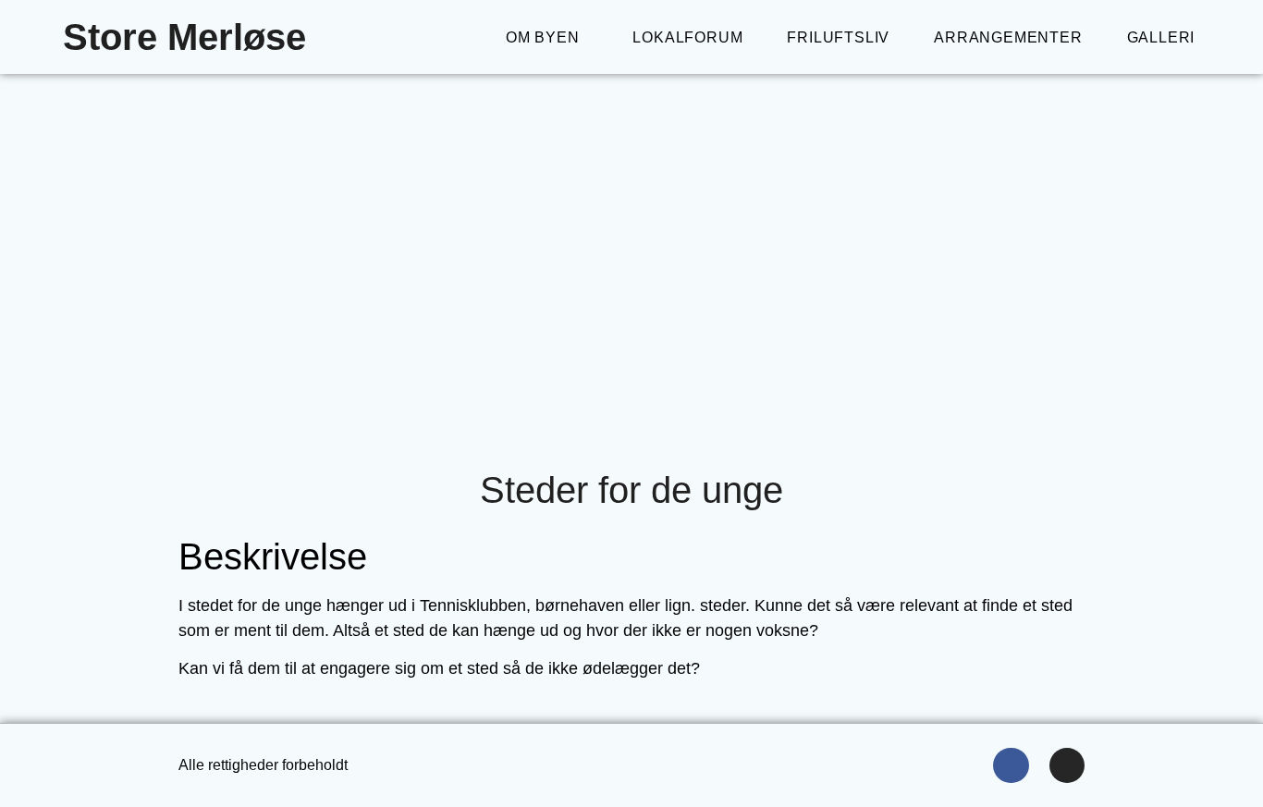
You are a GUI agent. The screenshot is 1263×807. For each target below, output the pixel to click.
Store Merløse (184, 37)
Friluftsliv (838, 37)
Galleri (1161, 37)
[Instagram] (1067, 765)
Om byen (543, 37)
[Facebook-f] (1010, 765)
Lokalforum (687, 37)
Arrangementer (1008, 37)
